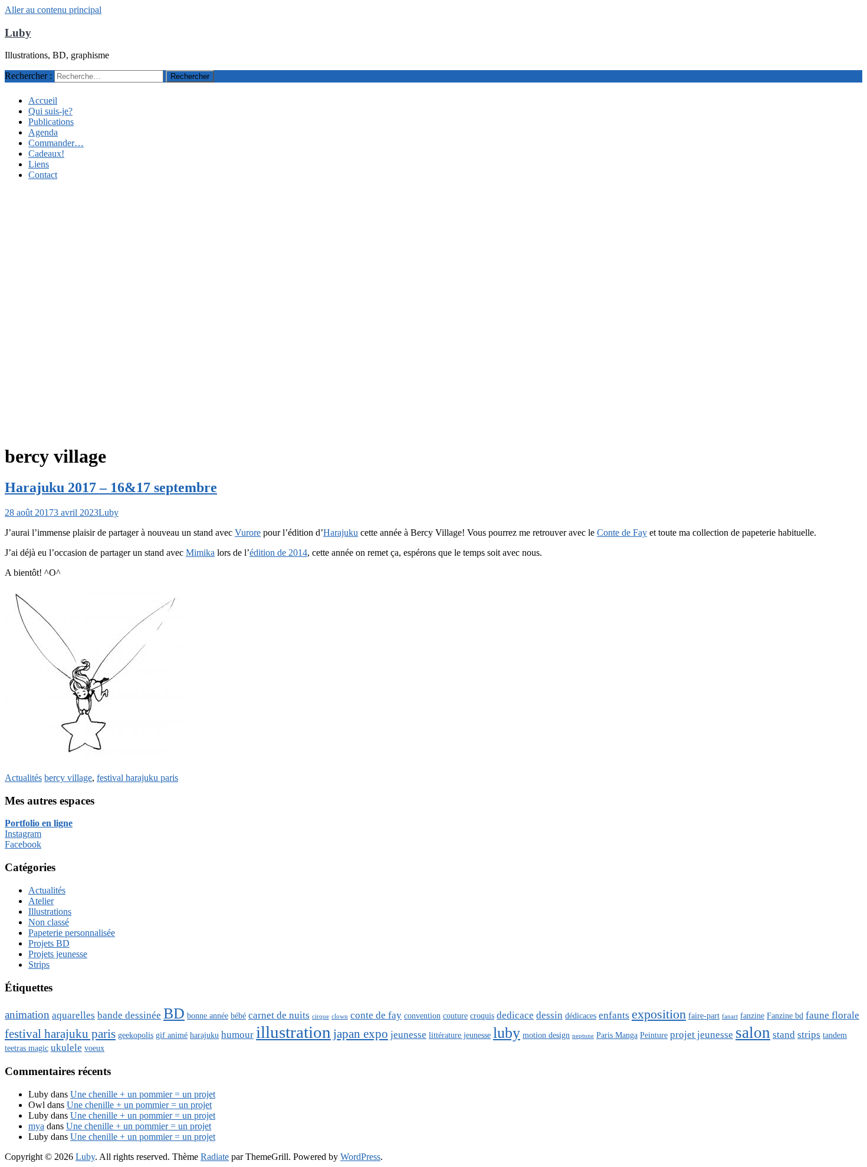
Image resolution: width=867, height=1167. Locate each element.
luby (506, 1032)
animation (27, 1014)
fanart (730, 1016)
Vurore (248, 533)
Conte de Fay (622, 533)
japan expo (360, 1034)
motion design (546, 1035)
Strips (39, 965)
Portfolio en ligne (39, 823)
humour (237, 1034)
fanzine (752, 1015)
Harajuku (340, 533)
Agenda (43, 132)
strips (808, 1034)
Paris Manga (617, 1035)
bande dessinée (129, 1015)
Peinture (654, 1035)
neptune (583, 1036)
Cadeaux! (46, 154)
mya (36, 1126)
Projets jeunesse (57, 954)
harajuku (204, 1035)
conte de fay (376, 1015)
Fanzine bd (785, 1015)
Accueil (42, 100)
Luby (18, 33)
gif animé (172, 1035)
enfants (614, 1015)
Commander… (56, 143)
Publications (51, 122)
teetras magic (26, 1048)
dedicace (515, 1015)
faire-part (704, 1015)
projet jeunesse (701, 1034)
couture (455, 1015)
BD (174, 1013)
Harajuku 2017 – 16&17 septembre (111, 487)
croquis (482, 1015)
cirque (320, 1016)
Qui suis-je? (50, 111)
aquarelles (73, 1015)
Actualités (23, 778)
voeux (94, 1048)
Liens (38, 164)
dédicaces (580, 1015)
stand (784, 1034)
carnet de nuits (279, 1015)
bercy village (68, 778)
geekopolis (135, 1035)
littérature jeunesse (460, 1035)
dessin (549, 1015)
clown (339, 1016)
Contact (42, 175)
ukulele (66, 1047)
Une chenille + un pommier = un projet (142, 1094)
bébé (238, 1015)
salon (752, 1032)
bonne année (207, 1015)
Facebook (23, 844)
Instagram (23, 834)
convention (422, 1015)
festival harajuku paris (137, 778)
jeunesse (408, 1034)
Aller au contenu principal (53, 10)
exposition (659, 1014)
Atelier (41, 901)
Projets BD (49, 943)
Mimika (200, 553)
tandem (835, 1035)
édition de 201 (276, 553)
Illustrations (49, 911)
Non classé (48, 922)
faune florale (832, 1015)
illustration (293, 1032)
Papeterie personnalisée (71, 933)
